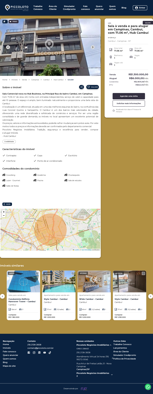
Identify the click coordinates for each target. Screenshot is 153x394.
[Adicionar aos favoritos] (37, 273)
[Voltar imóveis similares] (2, 296)
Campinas (35, 80)
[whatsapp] (148, 387)
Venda (24, 80)
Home (4, 80)
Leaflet (76, 250)
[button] (3, 212)
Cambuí (46, 80)
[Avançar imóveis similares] (150, 296)
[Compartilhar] (81, 87)
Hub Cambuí (58, 80)
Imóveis (15, 80)
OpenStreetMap (86, 250)
